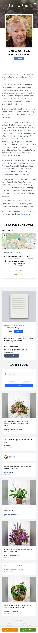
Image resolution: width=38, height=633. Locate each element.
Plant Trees (19, 274)
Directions (19, 270)
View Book (9, 331)
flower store (25, 214)
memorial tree (27, 211)
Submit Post (19, 386)
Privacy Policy (14, 625)
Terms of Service (24, 625)
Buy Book (18, 331)
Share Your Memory (11, 356)
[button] (19, 239)
